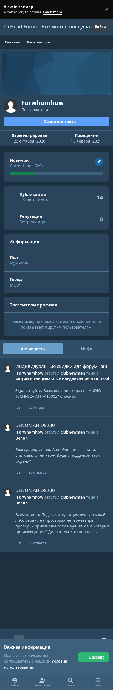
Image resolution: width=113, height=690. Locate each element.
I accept (96, 657)
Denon (21, 438)
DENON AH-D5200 (35, 425)
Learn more (10, 9)
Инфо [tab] (86, 348)
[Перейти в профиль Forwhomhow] (8, 368)
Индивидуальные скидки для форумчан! (61, 366)
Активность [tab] (33, 348)
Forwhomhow (30, 373)
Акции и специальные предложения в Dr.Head (62, 378)
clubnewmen (73, 373)
